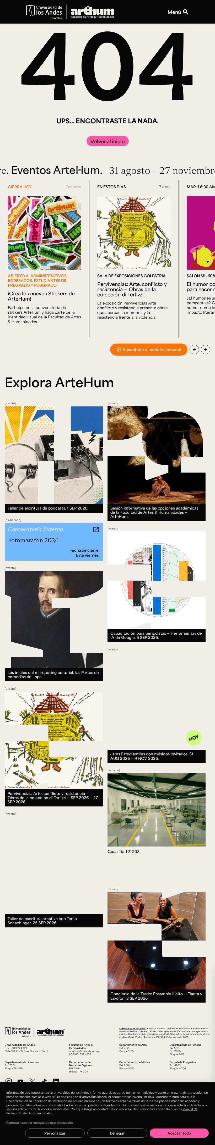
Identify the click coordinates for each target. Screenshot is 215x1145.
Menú (174, 11)
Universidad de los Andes (132, 1028)
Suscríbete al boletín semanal (152, 349)
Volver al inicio (107, 141)
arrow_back (194, 349)
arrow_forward (205, 349)
